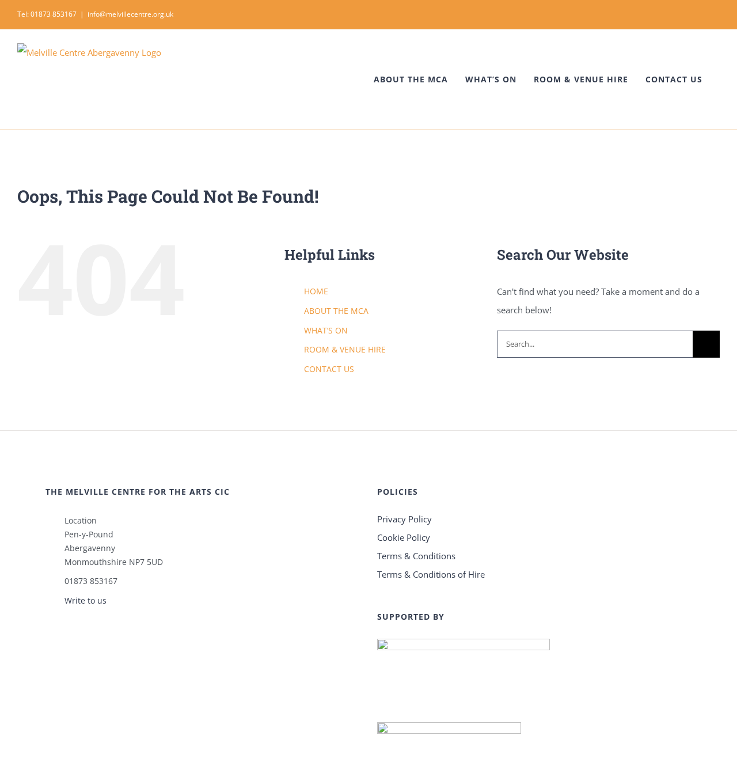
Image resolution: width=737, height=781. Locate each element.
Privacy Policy (404, 519)
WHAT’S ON (326, 330)
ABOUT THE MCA (336, 310)
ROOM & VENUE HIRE (345, 349)
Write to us (85, 600)
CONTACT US (329, 368)
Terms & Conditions (416, 556)
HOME (316, 291)
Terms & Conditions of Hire (431, 574)
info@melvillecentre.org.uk (130, 14)
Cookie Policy (403, 537)
